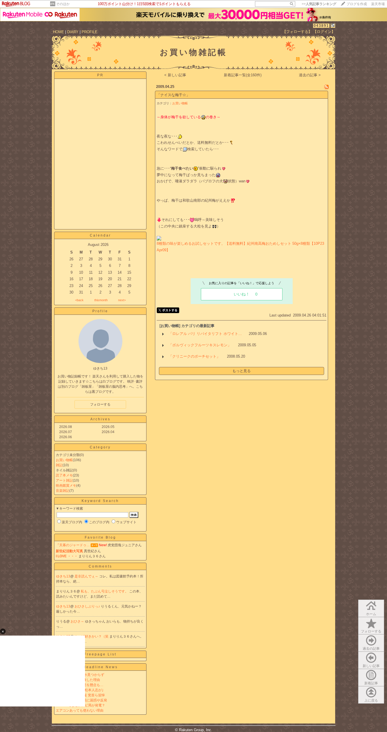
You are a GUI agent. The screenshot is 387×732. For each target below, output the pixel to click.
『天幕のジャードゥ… (73, 545)
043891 (321, 26)
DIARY (72, 32)
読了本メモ (64, 475)
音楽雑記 (62, 491)
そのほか (63, 4)
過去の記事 (371, 649)
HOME (58, 32)
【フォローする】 (297, 31)
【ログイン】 (324, 31)
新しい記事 (371, 666)
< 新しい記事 (175, 75)
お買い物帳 (64, 460)
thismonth (101, 300)
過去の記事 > (310, 75)
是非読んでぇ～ (87, 576)
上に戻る (371, 701)
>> (319, 4)
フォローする (371, 631)
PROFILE (89, 32)
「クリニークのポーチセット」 (194, 356)
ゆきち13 (63, 576)
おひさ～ (78, 621)
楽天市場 (378, 4)
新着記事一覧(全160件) (242, 75)
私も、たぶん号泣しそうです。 (105, 591)
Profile (100, 311)
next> (122, 300)
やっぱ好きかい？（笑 (92, 636)
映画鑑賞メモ (66, 486)
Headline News (100, 667)
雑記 (59, 465)
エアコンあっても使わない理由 (79, 710)
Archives (100, 419)
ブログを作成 (356, 4)
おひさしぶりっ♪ (88, 606)
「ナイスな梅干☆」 (173, 95)
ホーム (371, 614)
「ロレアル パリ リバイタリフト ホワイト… (205, 334)
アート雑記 (64, 480)
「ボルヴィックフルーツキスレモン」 (200, 345)
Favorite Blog (100, 537)
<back (79, 300)
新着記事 (371, 683)
